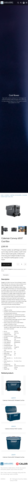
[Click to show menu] (26, 3)
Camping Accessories (15, 195)
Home (2, 195)
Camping (6, 195)
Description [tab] (6, 275)
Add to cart (6, 264)
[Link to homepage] (7, 2)
